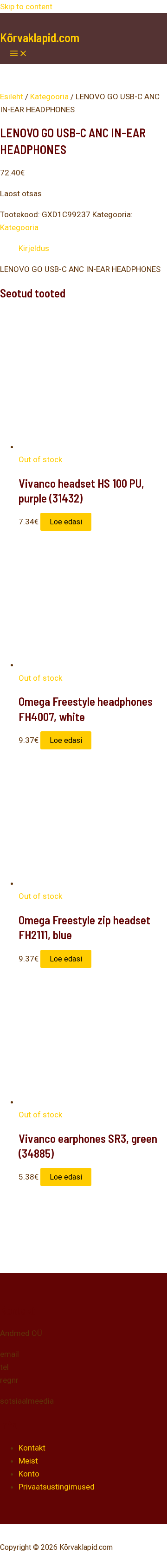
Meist (28, 1460)
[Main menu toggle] (18, 54)
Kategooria (49, 96)
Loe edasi (66, 521)
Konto (29, 1473)
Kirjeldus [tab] (34, 248)
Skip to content (26, 6)
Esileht (11, 96)
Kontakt (32, 1447)
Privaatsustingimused (57, 1486)
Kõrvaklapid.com (39, 37)
